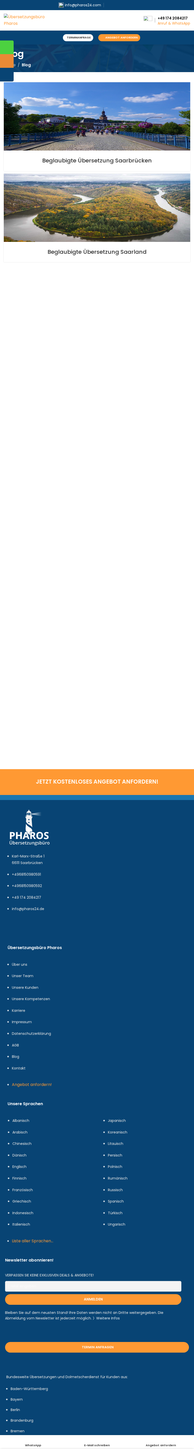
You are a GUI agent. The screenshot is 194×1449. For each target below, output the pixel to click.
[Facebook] (14, 929)
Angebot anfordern (121, 37)
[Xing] (58, 929)
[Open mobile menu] (55, 38)
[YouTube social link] (121, 5)
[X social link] (115, 5)
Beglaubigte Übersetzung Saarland (97, 252)
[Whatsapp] (88, 929)
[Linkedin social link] (127, 5)
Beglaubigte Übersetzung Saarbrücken (97, 160)
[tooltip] (7, 47)
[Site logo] (26, 20)
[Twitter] (28, 929)
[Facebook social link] (109, 5)
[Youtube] (73, 929)
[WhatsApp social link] (132, 5)
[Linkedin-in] (43, 929)
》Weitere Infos (106, 1318)
